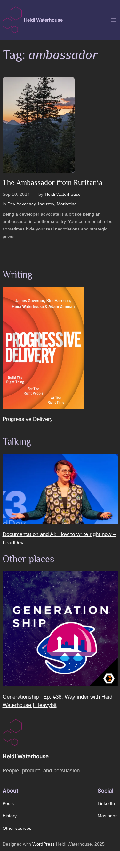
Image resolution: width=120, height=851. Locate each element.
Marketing (67, 203)
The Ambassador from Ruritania (52, 182)
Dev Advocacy (21, 203)
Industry (46, 203)
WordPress (43, 844)
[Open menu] (114, 20)
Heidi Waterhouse (43, 19)
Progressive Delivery (28, 419)
